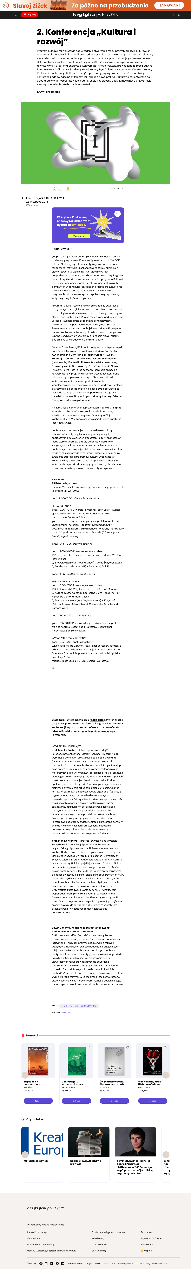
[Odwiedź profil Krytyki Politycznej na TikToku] (52, 1263)
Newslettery (98, 1238)
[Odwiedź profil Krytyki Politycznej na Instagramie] (46, 1263)
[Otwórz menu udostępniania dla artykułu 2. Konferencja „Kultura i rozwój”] (60, 189)
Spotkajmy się (99, 1250)
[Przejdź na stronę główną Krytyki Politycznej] (47, 1209)
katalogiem (97, 719)
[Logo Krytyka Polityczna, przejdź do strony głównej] (95, 15)
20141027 (66, 1012)
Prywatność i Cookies (152, 1238)
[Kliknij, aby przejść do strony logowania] (173, 15)
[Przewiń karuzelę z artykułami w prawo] (165, 1154)
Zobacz (38, 1101)
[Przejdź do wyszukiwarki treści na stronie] (16, 15)
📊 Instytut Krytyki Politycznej (79, 1006)
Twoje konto (147, 1244)
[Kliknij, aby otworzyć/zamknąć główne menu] (5, 14)
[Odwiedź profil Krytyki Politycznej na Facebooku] (41, 1263)
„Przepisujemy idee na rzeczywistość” (46, 1224)
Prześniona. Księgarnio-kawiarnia (108, 1232)
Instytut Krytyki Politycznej (40, 1244)
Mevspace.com (138, 1263)
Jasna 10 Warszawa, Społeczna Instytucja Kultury (51, 1250)
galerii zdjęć (71, 723)
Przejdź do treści (14, 3)
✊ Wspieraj (147, 1250)
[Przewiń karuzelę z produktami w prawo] (165, 1075)
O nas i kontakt (99, 1244)
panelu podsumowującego (98, 731)
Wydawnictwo (34, 1238)
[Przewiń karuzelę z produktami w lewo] (25, 1075)
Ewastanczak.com (159, 1263)
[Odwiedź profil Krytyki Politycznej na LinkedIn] (62, 1263)
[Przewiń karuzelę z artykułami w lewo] (25, 1154)
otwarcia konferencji (87, 727)
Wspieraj (32, 15)
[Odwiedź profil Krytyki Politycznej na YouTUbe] (57, 1263)
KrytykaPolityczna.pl (37, 1232)
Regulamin (146, 1232)
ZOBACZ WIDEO (62, 249)
